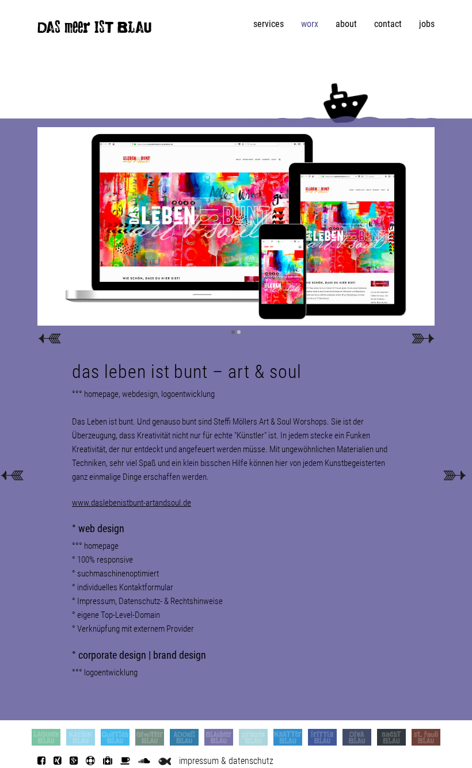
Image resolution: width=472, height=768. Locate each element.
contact (388, 23)
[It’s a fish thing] (164, 760)
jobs (427, 23)
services (268, 23)
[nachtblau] (391, 737)
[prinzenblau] (253, 737)
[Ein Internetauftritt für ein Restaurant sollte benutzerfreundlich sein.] (454, 474)
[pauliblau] (426, 737)
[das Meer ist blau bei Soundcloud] (144, 760)
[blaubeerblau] (218, 737)
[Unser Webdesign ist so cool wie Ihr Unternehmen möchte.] (12, 474)
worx (309, 23)
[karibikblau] (80, 737)
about (346, 23)
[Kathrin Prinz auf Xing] (58, 760)
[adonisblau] (184, 737)
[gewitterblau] (149, 737)
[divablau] (357, 737)
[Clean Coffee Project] (125, 760)
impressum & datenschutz (226, 760)
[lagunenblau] (46, 737)
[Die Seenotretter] (90, 760)
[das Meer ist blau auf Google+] (74, 760)
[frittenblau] (322, 737)
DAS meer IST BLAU (94, 30)
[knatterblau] (288, 737)
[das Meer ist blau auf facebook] (41, 760)
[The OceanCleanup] (107, 760)
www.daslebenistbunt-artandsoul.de (131, 503)
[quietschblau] (115, 737)
